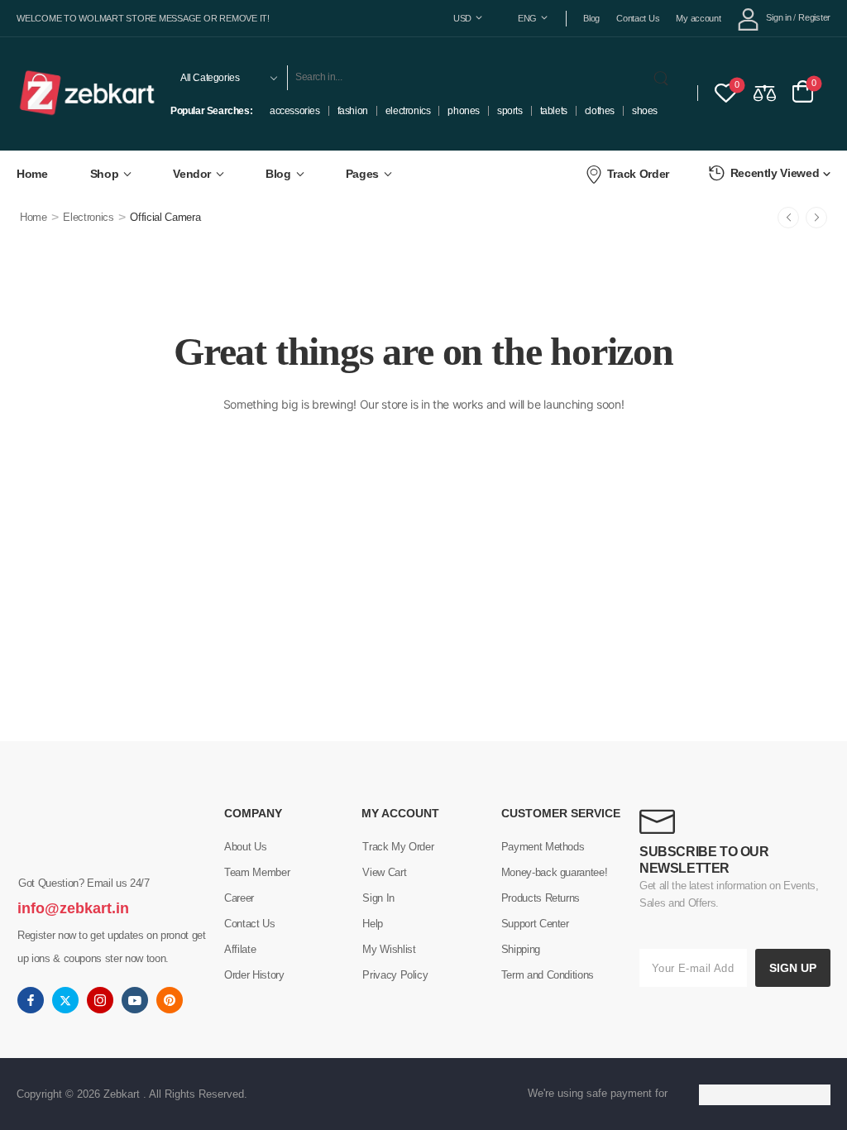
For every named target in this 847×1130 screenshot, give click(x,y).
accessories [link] (295, 111)
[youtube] (135, 1000)
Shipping (520, 949)
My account (698, 18)
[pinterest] (169, 1000)
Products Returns (540, 898)
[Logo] (88, 92)
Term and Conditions (547, 975)
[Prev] (788, 217)
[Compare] (765, 92)
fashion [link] (352, 111)
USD (462, 18)
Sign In (378, 898)
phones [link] (463, 111)
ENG (527, 18)
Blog (591, 18)
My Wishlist (388, 949)
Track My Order (397, 846)
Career (239, 898)
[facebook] (30, 1000)
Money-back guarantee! (554, 872)
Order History (254, 975)
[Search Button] (664, 77)
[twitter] (65, 1000)
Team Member (257, 872)
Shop (104, 173)
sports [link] (510, 111)
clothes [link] (600, 111)
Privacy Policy (395, 975)
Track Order (638, 173)
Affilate (240, 949)
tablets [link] (553, 111)
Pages (362, 173)
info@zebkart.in (73, 908)
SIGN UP (792, 967)
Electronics (88, 217)
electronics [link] (408, 111)
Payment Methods (543, 846)
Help (372, 923)
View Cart (384, 872)
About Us (245, 846)
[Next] (816, 217)
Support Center (535, 923)
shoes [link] (645, 111)
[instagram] (100, 1000)
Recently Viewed (775, 173)
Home (32, 173)
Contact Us (637, 18)
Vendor (192, 173)
